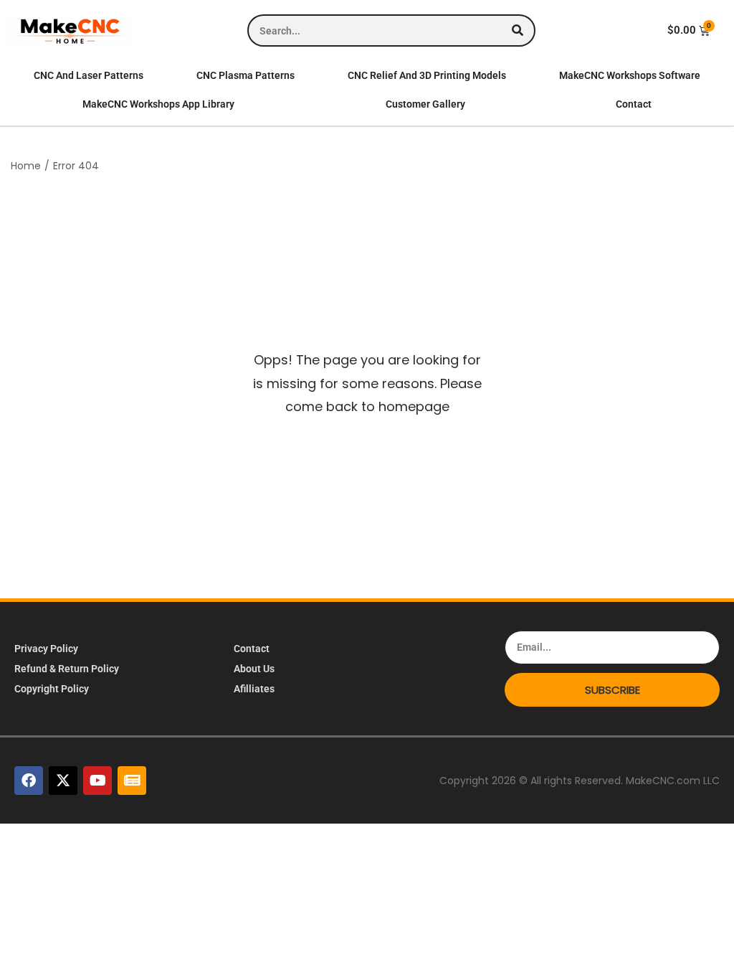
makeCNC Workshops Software (629, 75)
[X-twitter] (63, 780)
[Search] (518, 30)
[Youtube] (97, 780)
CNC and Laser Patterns (88, 75)
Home (26, 166)
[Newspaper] (132, 780)
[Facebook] (28, 780)
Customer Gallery (425, 104)
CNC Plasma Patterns (245, 75)
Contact (634, 104)
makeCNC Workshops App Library (158, 104)
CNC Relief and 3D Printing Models (427, 75)
